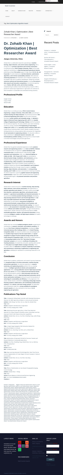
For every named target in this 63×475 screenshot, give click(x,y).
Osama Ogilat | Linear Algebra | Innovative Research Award (50, 66)
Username (51, 443)
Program (38, 10)
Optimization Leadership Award (28, 412)
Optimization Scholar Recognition (31, 415)
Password (51, 449)
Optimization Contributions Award (16, 410)
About (13, 10)
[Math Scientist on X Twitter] (23, 442)
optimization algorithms (18, 192)
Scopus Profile (7, 100)
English (49, 0)
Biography (11, 384)
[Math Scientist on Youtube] (19, 442)
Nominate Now (21, 10)
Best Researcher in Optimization (27, 391)
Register (31, 10)
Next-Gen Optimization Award (20, 404)
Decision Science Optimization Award (17, 396)
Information (48, 10)
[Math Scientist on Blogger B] (27, 442)
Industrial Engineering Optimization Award (18, 398)
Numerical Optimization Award (23, 405)
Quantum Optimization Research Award (14, 419)
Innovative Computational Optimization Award (26, 400)
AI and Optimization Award (26, 386)
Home (6, 10)
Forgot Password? (50, 465)
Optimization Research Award (27, 414)
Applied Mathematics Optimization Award (25, 387)
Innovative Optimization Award (12, 401)
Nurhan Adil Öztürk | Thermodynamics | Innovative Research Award (51, 59)
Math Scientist (10, 6)
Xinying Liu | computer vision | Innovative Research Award (51, 52)
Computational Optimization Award (17, 394)
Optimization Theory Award (11, 418)
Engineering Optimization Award (19, 397)
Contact (7, 16)
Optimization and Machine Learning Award (15, 408)
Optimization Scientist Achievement (13, 417)
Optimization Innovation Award (12, 412)
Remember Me (52, 455)
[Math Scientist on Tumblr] (23, 446)
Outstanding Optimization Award (27, 418)
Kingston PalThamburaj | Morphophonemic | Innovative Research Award (51, 80)
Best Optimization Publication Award (27, 390)
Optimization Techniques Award (31, 417)
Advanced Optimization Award (28, 384)
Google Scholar (8, 99)
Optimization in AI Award (33, 411)
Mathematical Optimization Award (23, 403)
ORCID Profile (7, 102)
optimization (11, 277)
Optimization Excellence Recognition (17, 411)
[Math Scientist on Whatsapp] (19, 449)
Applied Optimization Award (11, 389)
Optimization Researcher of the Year (13, 415)
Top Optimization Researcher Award (17, 421)
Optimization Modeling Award (11, 414)
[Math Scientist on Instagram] (19, 446)
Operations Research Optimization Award (23, 407)
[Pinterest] (27, 446)
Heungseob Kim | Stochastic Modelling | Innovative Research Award (51, 73)
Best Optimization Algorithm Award (28, 389)
